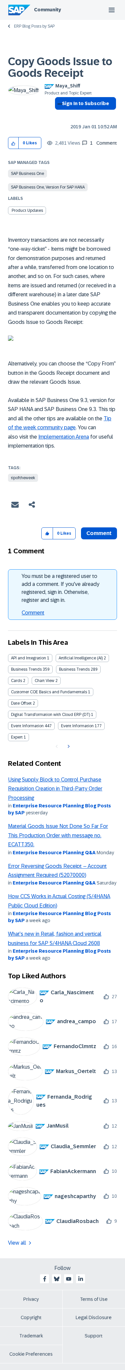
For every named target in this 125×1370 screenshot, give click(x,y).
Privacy (31, 1299)
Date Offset (21, 703)
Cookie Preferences (31, 1354)
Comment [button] (99, 533)
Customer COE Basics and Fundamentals (49, 692)
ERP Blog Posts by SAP (34, 26)
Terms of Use (94, 1299)
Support (94, 1335)
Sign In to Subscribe (85, 103)
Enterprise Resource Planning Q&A (54, 852)
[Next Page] (67, 746)
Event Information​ (77, 726)
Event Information (27, 726)
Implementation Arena (63, 437)
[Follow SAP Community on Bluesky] (56, 1279)
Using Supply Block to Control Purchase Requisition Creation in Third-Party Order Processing (55, 789)
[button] (13, 143)
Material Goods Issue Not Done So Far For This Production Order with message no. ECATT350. (58, 835)
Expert (17, 737)
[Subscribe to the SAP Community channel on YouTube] (68, 1279)
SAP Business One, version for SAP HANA (48, 187)
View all (17, 1243)
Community (47, 9)
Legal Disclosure (94, 1317)
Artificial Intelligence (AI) (81, 658)
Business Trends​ (74, 669)
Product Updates (27, 210)
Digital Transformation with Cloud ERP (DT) (50, 714)
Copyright (31, 1317)
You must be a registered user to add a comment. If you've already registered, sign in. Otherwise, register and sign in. (60, 588)
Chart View (44, 680)
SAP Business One (27, 173)
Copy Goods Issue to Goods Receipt (60, 67)
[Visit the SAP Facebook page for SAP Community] (44, 1279)
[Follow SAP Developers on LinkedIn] (80, 1279)
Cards (16, 680)
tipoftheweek (23, 478)
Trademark (31, 1335)
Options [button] (58, 115)
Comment (33, 613)
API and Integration (28, 658)
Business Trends (26, 669)
